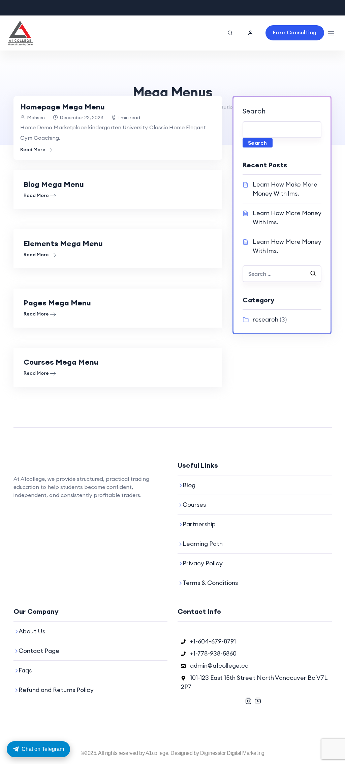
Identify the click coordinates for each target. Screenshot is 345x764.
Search (254, 111)
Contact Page (39, 651)
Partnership (199, 524)
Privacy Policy (203, 563)
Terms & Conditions (210, 583)
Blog (189, 485)
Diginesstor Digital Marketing (232, 753)
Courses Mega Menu (61, 362)
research (265, 319)
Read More (32, 149)
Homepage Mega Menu (62, 106)
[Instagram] (248, 700)
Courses (194, 504)
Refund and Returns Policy (56, 690)
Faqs (25, 670)
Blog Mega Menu (54, 184)
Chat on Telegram (43, 749)
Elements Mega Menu (63, 243)
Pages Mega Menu (57, 302)
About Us (32, 631)
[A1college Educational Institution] (20, 33)
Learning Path (203, 543)
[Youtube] (258, 700)
